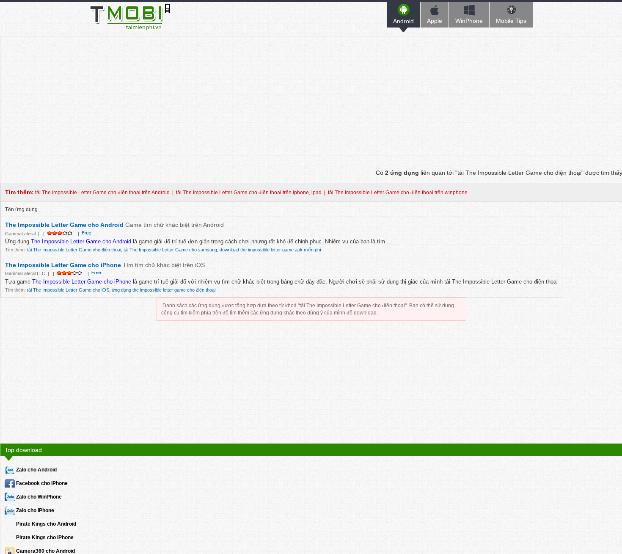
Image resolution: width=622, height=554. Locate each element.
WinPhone (469, 20)
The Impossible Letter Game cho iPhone (63, 265)
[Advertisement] (311, 95)
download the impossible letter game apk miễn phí (270, 249)
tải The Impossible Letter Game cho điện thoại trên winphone (398, 193)
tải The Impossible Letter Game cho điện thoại (74, 249)
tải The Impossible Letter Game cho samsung (170, 249)
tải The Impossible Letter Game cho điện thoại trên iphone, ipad (249, 193)
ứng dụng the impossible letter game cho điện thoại (163, 289)
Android (403, 21)
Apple (434, 20)
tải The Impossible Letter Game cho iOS (68, 289)
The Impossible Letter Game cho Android (64, 224)
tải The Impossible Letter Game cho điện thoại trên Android (102, 193)
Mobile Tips (511, 20)
